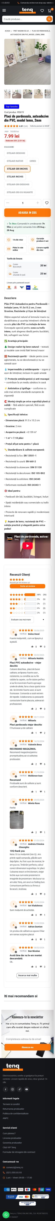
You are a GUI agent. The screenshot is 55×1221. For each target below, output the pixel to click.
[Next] (48, 62)
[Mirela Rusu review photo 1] (17, 820)
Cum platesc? (9, 1133)
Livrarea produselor (12, 1138)
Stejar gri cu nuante (20, 192)
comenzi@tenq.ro (14, 1167)
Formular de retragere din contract (19, 1152)
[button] (16, 594)
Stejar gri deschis (18, 184)
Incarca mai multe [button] (27, 975)
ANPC (5, 1118)
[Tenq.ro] (27, 11)
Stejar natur (15, 161)
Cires (33, 161)
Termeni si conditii (11, 1104)
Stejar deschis (16, 153)
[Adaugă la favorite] (47, 203)
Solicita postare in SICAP (39, 126)
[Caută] (49, 19)
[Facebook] (5, 1089)
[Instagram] (12, 1089)
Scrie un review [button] (27, 586)
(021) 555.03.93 (14, 1172)
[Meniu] (4, 10)
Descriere (10, 298)
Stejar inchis (15, 176)
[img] (26, 630)
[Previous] (6, 62)
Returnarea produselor (13, 1109)
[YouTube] (26, 1089)
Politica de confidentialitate (15, 1113)
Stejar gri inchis (17, 169)
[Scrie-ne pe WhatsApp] (5, 1214)
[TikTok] (19, 1089)
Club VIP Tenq (9, 1147)
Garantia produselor (12, 1143)
